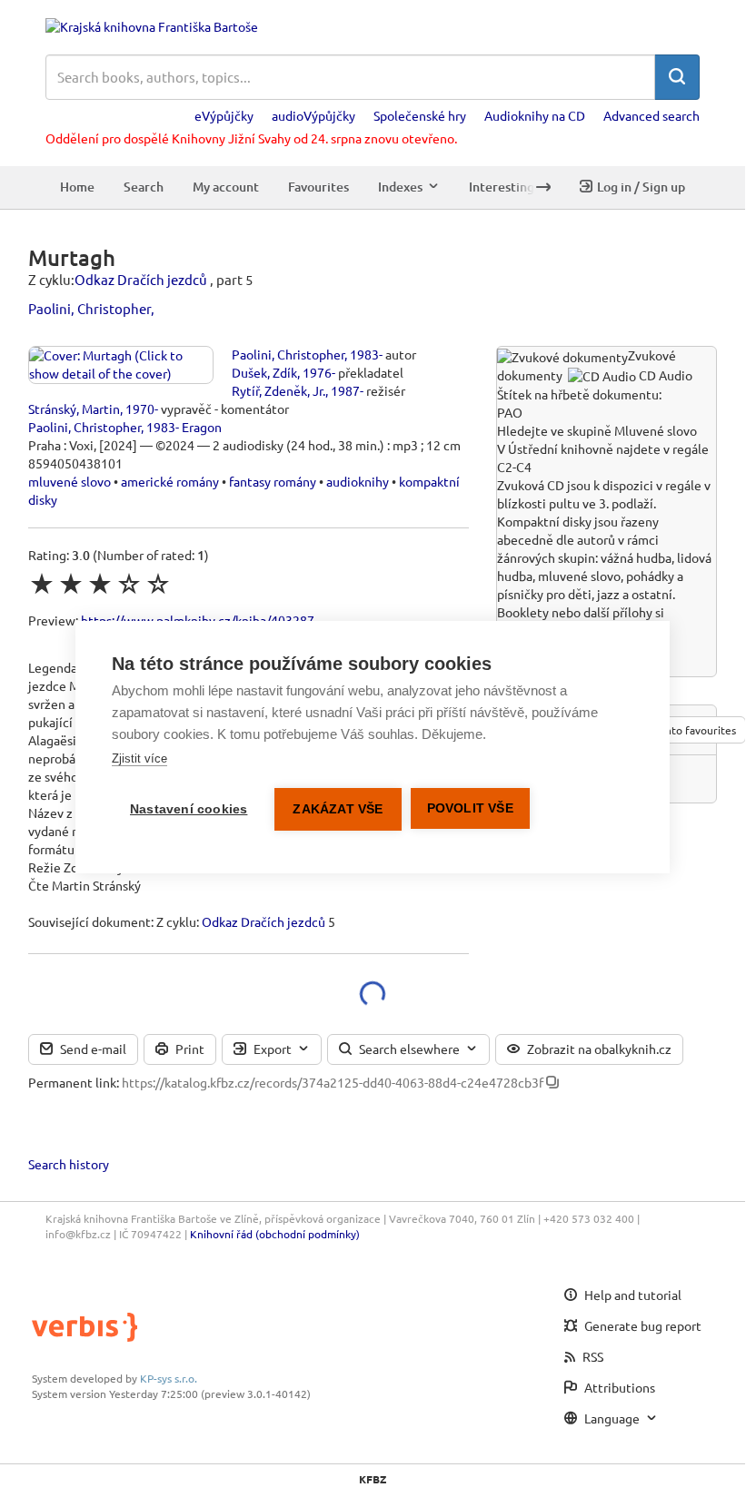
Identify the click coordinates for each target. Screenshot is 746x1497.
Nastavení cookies (188, 809)
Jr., (320, 390)
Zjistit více (139, 758)
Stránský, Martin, (75, 408)
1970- (141, 408)
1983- (366, 354)
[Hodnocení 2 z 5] (71, 583)
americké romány (170, 481)
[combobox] (350, 77)
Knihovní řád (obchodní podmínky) (275, 1233)
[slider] (100, 583)
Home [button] (77, 186)
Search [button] (144, 186)
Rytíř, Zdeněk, (271, 390)
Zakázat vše (338, 809)
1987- (347, 390)
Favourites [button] (318, 186)
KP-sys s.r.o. (168, 1378)
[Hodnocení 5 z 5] (158, 583)
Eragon (202, 427)
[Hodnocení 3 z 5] (100, 583)
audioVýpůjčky (313, 115)
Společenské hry (419, 115)
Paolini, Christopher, (91, 308)
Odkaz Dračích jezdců (141, 279)
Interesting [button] (501, 186)
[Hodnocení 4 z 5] (129, 583)
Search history (68, 1164)
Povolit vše (470, 808)
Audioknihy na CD (534, 115)
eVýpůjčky (224, 115)
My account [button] (226, 186)
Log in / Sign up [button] (641, 186)
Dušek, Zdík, (266, 372)
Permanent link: (73, 1082)
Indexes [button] (400, 186)
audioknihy (357, 481)
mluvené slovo (69, 481)
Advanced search (651, 115)
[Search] (677, 77)
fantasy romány (272, 481)
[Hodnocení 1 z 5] (41, 583)
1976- (319, 372)
